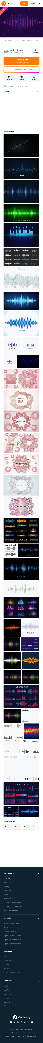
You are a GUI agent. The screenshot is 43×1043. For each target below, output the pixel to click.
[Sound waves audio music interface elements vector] (21, 780)
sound (7, 954)
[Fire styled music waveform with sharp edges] (12, 659)
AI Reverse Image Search (13, 1029)
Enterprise (7, 1017)
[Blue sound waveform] (21, 322)
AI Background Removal (12, 1033)
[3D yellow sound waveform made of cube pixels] (12, 729)
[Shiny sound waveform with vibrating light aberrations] (12, 710)
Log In (32, 3)
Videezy (6, 1013)
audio (17, 954)
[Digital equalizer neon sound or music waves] (21, 547)
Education (7, 1021)
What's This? (24, 86)
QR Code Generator (11, 1037)
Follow (35, 52)
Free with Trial (21, 60)
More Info (8, 90)
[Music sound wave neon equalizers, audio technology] (21, 639)
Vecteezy (7, 1009)
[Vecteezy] (3, 3)
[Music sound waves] (30, 675)
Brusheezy (7, 1005)
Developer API (9, 1025)
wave (26, 954)
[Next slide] (34, 953)
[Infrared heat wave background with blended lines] (11, 845)
